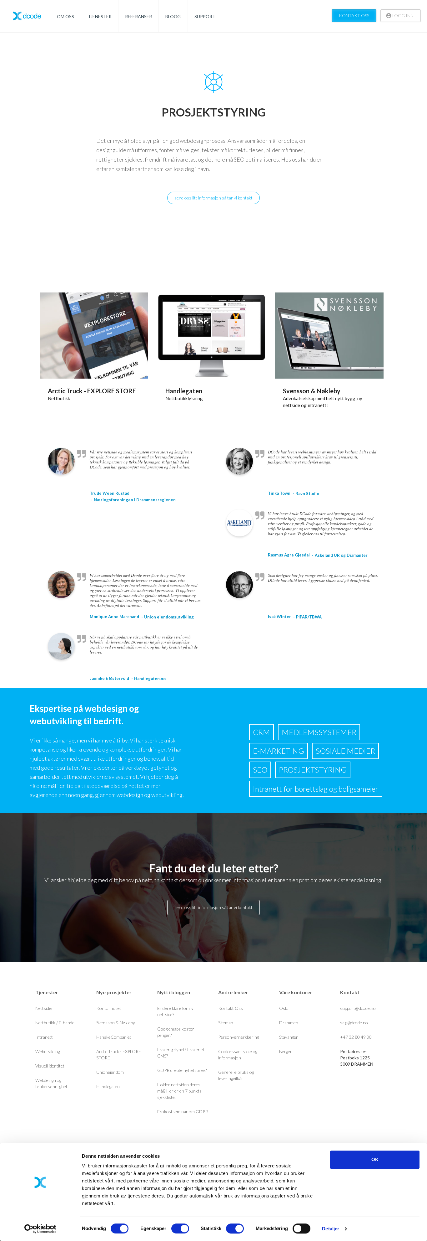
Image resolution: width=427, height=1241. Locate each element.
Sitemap (225, 1022)
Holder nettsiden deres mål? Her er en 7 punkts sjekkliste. (179, 1091)
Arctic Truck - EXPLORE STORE (92, 391)
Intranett (44, 1037)
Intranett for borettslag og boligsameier (316, 788)
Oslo (284, 1008)
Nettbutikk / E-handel (55, 1022)
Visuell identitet (49, 1065)
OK (375, 1159)
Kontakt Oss (230, 1008)
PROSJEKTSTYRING (313, 769)
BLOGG (173, 16)
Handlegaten (183, 391)
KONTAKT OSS (354, 15)
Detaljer (330, 1228)
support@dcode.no (358, 1008)
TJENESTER (100, 16)
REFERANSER (138, 16)
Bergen (286, 1051)
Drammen (288, 1022)
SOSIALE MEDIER (345, 750)
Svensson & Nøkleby (311, 391)
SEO (260, 769)
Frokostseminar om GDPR (182, 1111)
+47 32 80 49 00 (356, 1037)
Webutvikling (47, 1051)
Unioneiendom (110, 1072)
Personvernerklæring (238, 1037)
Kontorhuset (108, 1008)
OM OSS (65, 16)
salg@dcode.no (354, 1022)
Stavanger (288, 1037)
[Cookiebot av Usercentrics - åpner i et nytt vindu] (40, 1228)
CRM (261, 732)
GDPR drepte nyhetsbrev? (182, 1070)
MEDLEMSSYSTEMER (319, 732)
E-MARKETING (278, 750)
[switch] (180, 1228)
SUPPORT (204, 16)
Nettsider (44, 1008)
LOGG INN (402, 15)
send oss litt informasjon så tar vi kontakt (213, 197)
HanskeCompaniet (113, 1037)
